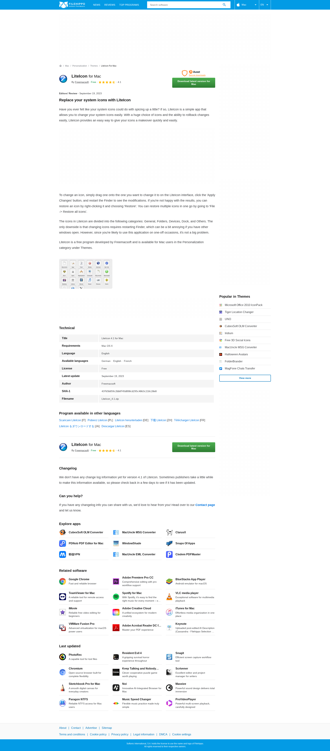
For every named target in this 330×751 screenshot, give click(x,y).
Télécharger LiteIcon (186, 420)
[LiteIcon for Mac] (63, 79)
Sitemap (107, 727)
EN (262, 4)
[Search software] (224, 4)
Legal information (143, 734)
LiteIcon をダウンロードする (76, 426)
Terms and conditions (72, 734)
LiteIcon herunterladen (128, 420)
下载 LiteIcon (158, 420)
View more (245, 378)
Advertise (91, 727)
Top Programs (129, 4)
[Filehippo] (72, 5)
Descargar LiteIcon (113, 426)
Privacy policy (119, 734)
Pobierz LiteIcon (97, 420)
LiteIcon (86, 76)
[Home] (60, 65)
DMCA (163, 734)
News (96, 4)
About (62, 727)
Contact (76, 727)
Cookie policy (98, 734)
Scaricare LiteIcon (70, 420)
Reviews (109, 4)
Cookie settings (181, 734)
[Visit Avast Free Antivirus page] (193, 73)
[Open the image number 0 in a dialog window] (85, 274)
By (80, 82)
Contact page (205, 505)
